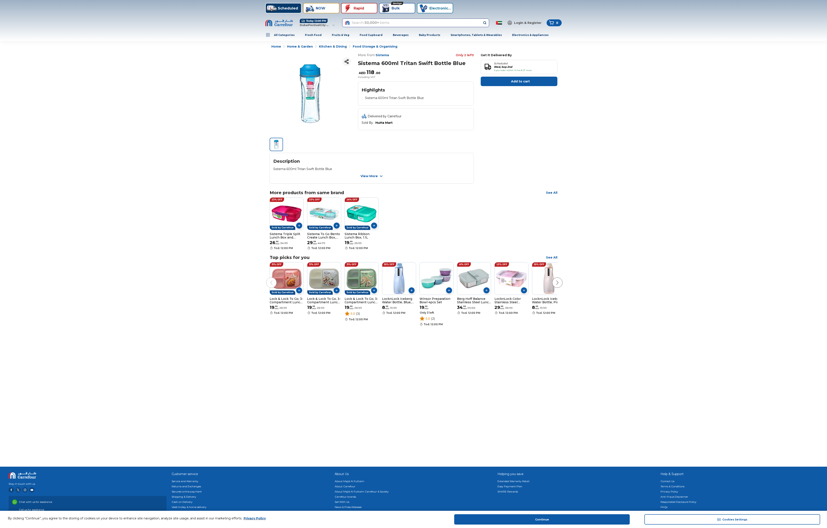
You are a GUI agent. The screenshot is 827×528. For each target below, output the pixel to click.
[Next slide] (553, 278)
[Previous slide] (267, 278)
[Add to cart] (299, 225)
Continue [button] (542, 519)
